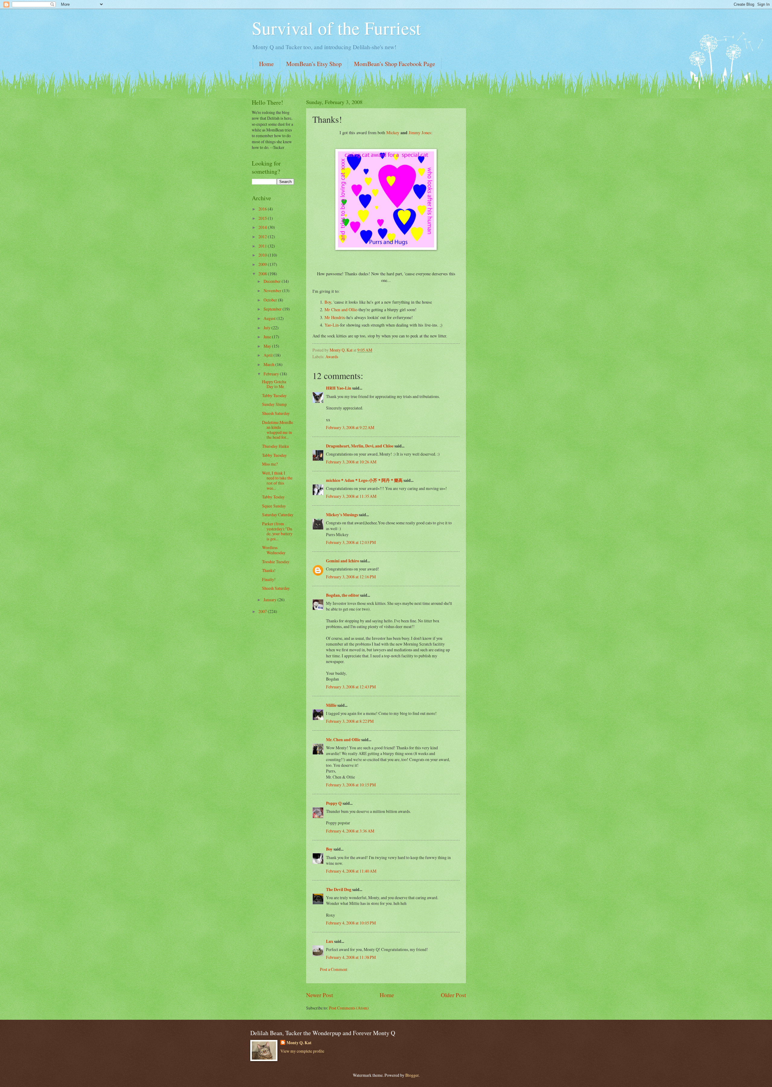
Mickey (393, 132)
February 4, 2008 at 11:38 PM (351, 957)
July (267, 327)
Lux (329, 941)
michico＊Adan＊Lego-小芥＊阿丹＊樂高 (364, 480)
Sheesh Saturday (276, 413)
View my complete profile (302, 1051)
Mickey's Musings (342, 515)
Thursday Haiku (275, 446)
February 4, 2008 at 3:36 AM (350, 831)
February (272, 374)
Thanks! (269, 570)
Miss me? (270, 464)
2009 (263, 264)
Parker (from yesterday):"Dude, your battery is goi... (277, 531)
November (273, 290)
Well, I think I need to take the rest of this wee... (277, 480)
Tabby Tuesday (274, 395)
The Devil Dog (338, 889)
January (270, 599)
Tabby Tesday (273, 497)
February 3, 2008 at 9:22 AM (350, 427)
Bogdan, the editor (342, 595)
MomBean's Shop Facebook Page (394, 64)
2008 (263, 273)
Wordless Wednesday (274, 550)
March (269, 364)
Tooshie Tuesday (276, 561)
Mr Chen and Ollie (340, 309)
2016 (263, 209)
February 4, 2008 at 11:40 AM (351, 871)
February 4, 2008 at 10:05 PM (351, 923)
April (269, 355)
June (268, 337)
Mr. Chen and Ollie (343, 740)
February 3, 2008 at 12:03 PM (351, 542)
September (273, 309)
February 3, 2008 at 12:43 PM (351, 687)
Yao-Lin (331, 325)
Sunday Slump (274, 404)
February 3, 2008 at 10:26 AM (351, 462)
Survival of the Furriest (336, 28)
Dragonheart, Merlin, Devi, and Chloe (360, 446)
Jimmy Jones (420, 132)
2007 (263, 611)
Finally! (269, 579)
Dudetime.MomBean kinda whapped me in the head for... (277, 429)
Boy (327, 302)
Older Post (453, 995)
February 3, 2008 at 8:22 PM (350, 721)
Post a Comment (333, 969)
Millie (331, 705)
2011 (263, 246)
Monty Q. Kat (299, 1043)
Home (266, 64)
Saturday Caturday (277, 514)
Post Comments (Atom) (349, 1008)
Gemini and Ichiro (342, 561)
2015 (263, 218)
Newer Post (319, 995)
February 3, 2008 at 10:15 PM (351, 785)
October (271, 300)
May (268, 346)
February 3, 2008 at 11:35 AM (351, 496)
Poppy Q (334, 803)
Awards (331, 356)
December (273, 281)
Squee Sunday (274, 506)
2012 (263, 236)
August (270, 318)
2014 (263, 227)
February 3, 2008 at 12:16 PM (351, 577)
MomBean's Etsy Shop (314, 64)
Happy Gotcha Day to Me (274, 384)
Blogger (412, 1075)
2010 (263, 255)
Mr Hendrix (334, 317)
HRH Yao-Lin (338, 388)
